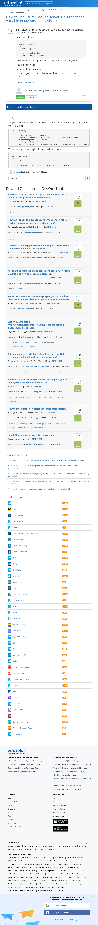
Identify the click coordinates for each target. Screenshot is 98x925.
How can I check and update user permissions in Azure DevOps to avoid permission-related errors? (37, 221)
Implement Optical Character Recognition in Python (21, 890)
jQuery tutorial (27, 867)
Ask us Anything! (19, 734)
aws (10, 397)
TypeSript (16, 704)
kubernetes (13, 343)
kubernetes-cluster (47, 343)
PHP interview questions (62, 861)
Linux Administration (21, 667)
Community (12, 816)
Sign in (77, 919)
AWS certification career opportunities (20, 874)
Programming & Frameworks (66, 846)
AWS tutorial (40, 874)
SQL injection (62, 871)
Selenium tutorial (13, 857)
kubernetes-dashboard (16, 347)
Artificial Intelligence (14, 846)
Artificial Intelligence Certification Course (22, 771)
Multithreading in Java (59, 880)
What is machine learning (28, 871)
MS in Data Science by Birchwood (64, 775)
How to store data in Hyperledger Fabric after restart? (37, 408)
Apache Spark (18, 716)
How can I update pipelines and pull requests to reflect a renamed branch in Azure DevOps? (38, 247)
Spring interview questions (33, 864)
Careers (55, 798)
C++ (14, 649)
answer (21, 97)
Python (15, 564)
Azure (15, 612)
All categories (16, 497)
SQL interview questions (43, 867)
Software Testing (19, 582)
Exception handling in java (78, 877)
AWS (26, 392)
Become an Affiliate (59, 805)
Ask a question (59, 9)
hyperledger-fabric (26, 424)
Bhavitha (34, 172)
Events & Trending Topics (23, 728)
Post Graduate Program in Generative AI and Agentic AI (72, 764)
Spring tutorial (46, 861)
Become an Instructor (60, 802)
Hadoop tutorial (13, 877)
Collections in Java (60, 877)
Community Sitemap (15, 827)
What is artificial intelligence (30, 877)
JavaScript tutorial (13, 867)
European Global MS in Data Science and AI (68, 786)
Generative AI (18, 503)
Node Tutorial (47, 877)
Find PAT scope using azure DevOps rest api (31, 434)
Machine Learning (20, 552)
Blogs (71, 9)
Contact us (11, 809)
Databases (53, 849)
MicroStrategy (18, 673)
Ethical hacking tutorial (47, 871)
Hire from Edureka (59, 812)
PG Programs (28, 846)
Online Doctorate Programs (45, 846)
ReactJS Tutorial (75, 880)
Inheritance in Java (78, 861)
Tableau (16, 588)
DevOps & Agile (31, 366)
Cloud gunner (37, 392)
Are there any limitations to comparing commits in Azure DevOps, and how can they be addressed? (39, 272)
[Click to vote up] (8, 29)
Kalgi (38, 337)
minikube (31, 347)
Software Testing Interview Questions (50, 884)
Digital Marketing (19, 637)
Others (15, 685)
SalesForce (17, 570)
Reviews (11, 805)
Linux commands (62, 864)
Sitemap (11, 820)
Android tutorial (76, 864)
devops (19, 82)
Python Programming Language (18, 880)
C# (14, 643)
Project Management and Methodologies (32, 849)
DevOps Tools (37, 91)
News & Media (13, 802)
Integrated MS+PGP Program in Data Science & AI (70, 771)
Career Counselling (20, 722)
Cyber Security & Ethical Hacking (26, 533)
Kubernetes (30, 337)
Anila (32, 207)
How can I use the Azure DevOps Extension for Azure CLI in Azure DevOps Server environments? (38, 196)
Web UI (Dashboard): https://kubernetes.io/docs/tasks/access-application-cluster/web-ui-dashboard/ (36, 324)
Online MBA (83, 846)
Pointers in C (49, 864)
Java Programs (80, 884)
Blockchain (29, 418)
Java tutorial (48, 857)
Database (16, 618)
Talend (15, 697)
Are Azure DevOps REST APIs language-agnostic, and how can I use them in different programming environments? (38, 298)
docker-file (48, 397)
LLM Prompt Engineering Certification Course (24, 764)
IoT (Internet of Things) (22, 655)
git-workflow (39, 372)
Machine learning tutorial (74, 867)
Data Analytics (18, 539)
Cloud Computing (20, 546)
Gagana (40, 232)
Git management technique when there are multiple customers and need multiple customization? (36, 356)
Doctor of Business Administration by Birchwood (70, 768)
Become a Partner (59, 809)
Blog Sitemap (12, 823)
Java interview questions (75, 857)
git (10, 372)
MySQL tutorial (58, 867)
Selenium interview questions (31, 857)
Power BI (16, 509)
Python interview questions (40, 880)
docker (38, 397)
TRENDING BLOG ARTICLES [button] (19, 854)
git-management (52, 372)
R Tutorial (69, 884)
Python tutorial (12, 871)
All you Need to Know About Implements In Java (52, 890)
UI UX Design (18, 600)
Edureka (47, 91)
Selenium (16, 576)
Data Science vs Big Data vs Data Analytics (21, 884)
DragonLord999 (44, 366)
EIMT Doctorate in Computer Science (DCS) (68, 789)
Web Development (20, 594)
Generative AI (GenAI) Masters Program (66, 761)
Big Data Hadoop (19, 625)
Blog (9, 812)
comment (32, 97)
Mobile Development (21, 679)
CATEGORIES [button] (13, 843)
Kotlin (15, 661)
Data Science (18, 521)
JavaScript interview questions (28, 861)
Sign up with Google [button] (59, 905)
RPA (14, 691)
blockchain (12, 424)
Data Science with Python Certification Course (24, 768)
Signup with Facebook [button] (60, 912)
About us (11, 798)
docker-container (23, 427)
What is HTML (59, 857)
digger (37, 418)
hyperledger (40, 424)
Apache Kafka (18, 710)
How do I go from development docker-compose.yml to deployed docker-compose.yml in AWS (37, 381)
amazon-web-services (16, 401)
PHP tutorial (12, 861)
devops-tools (29, 82)
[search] (27, 3)
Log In (78, 9)
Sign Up (87, 9)
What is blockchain (72, 874)
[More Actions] (84, 97)
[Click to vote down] (8, 33)
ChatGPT (16, 527)
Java (14, 606)
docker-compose (60, 397)
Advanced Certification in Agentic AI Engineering (25, 761)
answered (17, 172)
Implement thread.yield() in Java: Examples (52, 887)
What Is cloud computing (55, 874)
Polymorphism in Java (15, 864)
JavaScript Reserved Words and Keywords (21, 887)
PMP (14, 558)
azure (39, 82)
